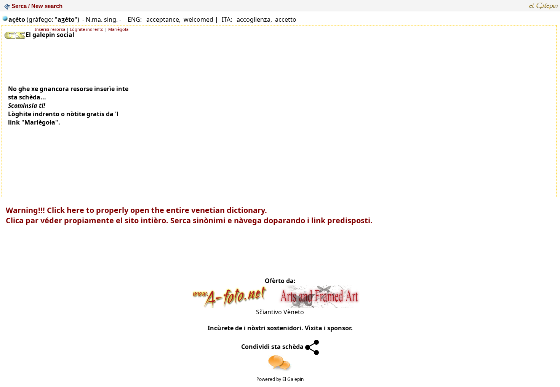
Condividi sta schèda (273, 346)
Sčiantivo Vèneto (280, 312)
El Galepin (293, 379)
